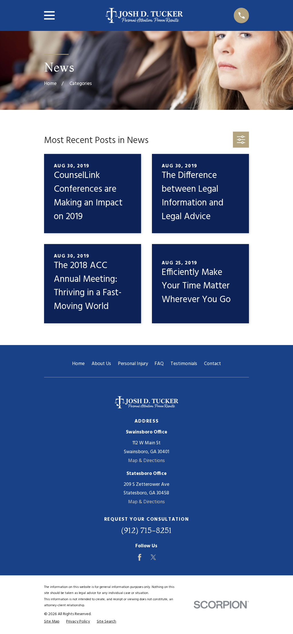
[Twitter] (153, 557)
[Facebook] (139, 557)
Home (78, 364)
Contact (212, 364)
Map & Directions (146, 461)
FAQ (159, 364)
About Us (101, 364)
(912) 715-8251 (146, 530)
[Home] (144, 15)
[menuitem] (52, 621)
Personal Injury (133, 364)
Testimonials (184, 364)
